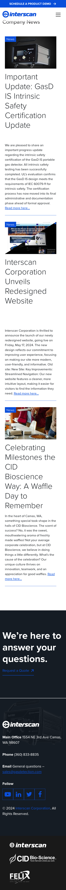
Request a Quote (15, 670)
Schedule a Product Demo (30, 4)
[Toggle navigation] (58, 14)
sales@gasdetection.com (22, 771)
